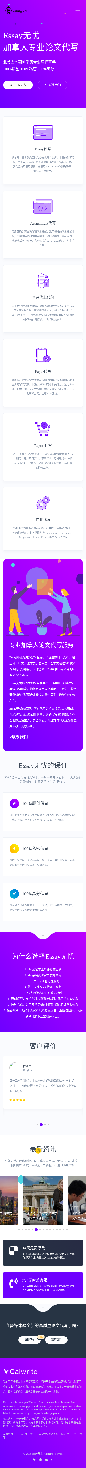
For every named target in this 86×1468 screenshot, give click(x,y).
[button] (37, 1124)
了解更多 (20, 84)
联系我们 (55, 84)
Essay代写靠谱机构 (47, 1434)
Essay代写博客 (27, 1434)
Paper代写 (66, 1434)
